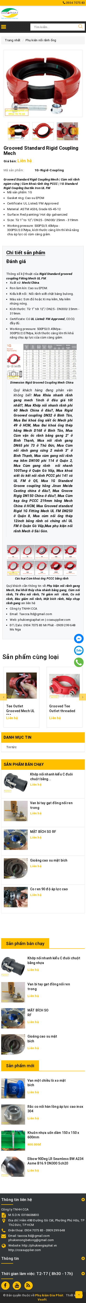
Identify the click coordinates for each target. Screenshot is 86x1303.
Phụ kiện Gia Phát (49, 1295)
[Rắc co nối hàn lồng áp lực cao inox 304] (13, 1114)
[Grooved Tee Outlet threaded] (64, 685)
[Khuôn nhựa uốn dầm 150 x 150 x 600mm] (13, 1140)
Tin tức (11, 747)
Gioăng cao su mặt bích (48, 860)
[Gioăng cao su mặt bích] (16, 868)
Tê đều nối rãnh (27, 594)
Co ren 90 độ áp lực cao (49, 889)
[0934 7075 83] (79, 662)
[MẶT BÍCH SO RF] (16, 839)
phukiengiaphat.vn (31, 619)
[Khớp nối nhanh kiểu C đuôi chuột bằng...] (16, 782)
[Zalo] (79, 650)
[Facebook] (79, 638)
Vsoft (42, 1299)
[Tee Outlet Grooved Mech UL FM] (21, 685)
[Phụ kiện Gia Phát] (9, 13)
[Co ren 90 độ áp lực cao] (16, 897)
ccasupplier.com (58, 619)
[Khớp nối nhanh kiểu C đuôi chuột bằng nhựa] (13, 966)
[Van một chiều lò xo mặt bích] (13, 1088)
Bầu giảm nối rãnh (28, 599)
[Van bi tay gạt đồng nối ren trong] (16, 811)
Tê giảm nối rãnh (54, 594)
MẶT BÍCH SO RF (43, 832)
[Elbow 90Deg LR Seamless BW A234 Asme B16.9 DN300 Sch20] (13, 1166)
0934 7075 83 (75, 3)
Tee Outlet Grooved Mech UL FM (20, 710)
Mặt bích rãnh (53, 599)
